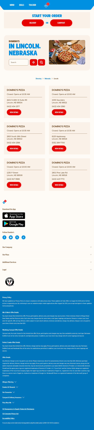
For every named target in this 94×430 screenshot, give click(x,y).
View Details (14, 112)
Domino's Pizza (16, 89)
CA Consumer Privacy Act (10, 414)
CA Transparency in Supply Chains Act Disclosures (18, 409)
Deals (21, 4)
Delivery (32, 22)
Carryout (61, 22)
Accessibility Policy (8, 418)
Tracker (32, 4)
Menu (12, 4)
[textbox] (47, 423)
